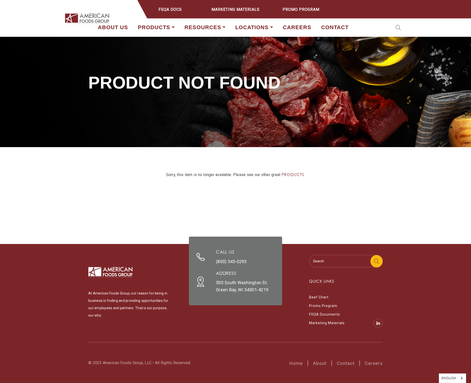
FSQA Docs (170, 9)
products (293, 174)
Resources (202, 27)
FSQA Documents (324, 314)
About (320, 363)
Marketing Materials (235, 9)
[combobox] (452, 378)
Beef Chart (318, 297)
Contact (335, 27)
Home (296, 363)
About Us (113, 27)
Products (154, 27)
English (449, 378)
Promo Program (301, 9)
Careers (297, 27)
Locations (252, 27)
